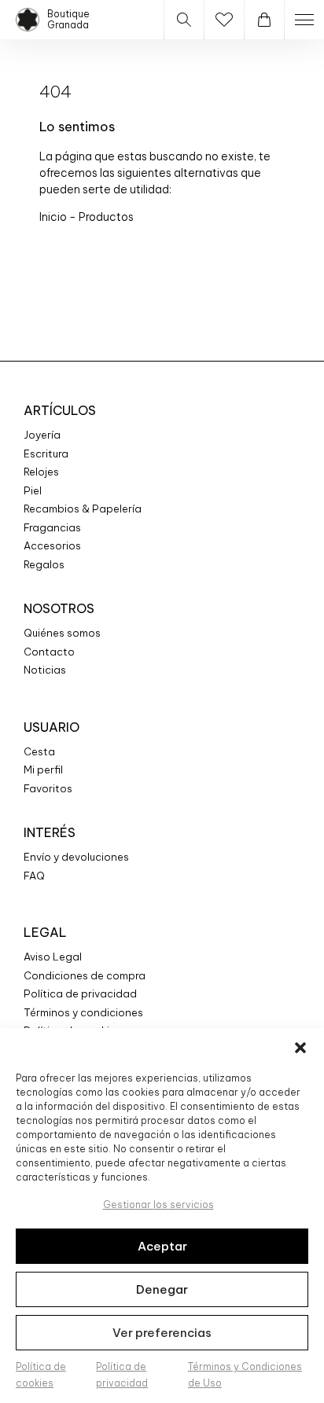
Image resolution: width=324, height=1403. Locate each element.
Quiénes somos (62, 632)
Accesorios (52, 545)
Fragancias (52, 527)
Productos (106, 217)
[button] (300, 1048)
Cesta (39, 751)
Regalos (44, 564)
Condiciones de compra (84, 975)
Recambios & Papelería (83, 508)
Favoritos (48, 788)
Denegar (162, 1289)
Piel (33, 490)
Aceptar (162, 1246)
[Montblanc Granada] (27, 19)
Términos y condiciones (83, 1012)
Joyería (42, 434)
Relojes (41, 471)
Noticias (45, 669)
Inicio (54, 217)
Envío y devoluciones (76, 856)
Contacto (49, 651)
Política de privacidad (80, 993)
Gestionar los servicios (158, 1204)
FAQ (34, 875)
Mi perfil (43, 769)
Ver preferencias (162, 1332)
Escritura (46, 453)
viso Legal (56, 956)
